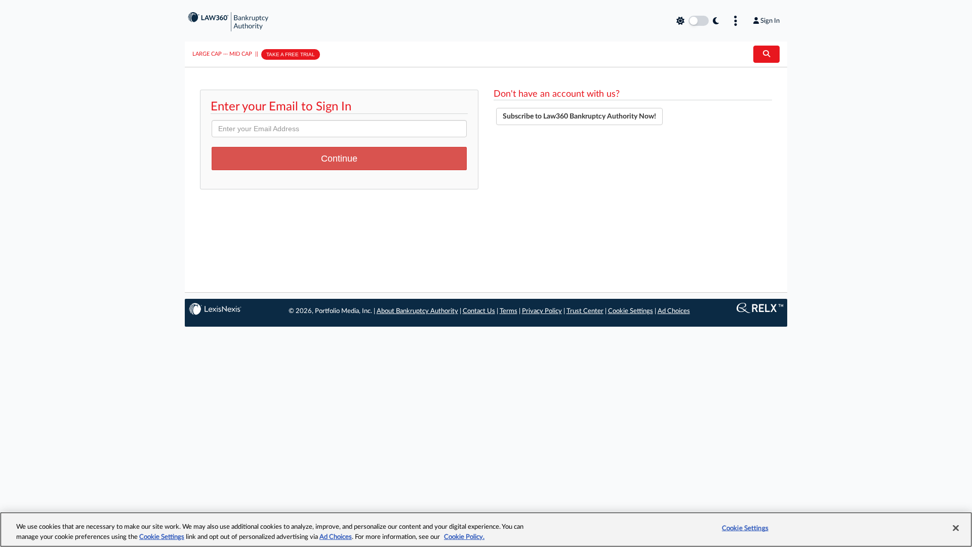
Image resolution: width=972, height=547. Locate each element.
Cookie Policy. (464, 536)
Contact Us (479, 311)
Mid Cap (240, 54)
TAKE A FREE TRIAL (290, 54)
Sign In (770, 21)
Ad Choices (674, 311)
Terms (508, 311)
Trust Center (584, 311)
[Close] (956, 528)
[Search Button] (766, 54)
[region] (486, 529)
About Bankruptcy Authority (417, 311)
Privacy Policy (542, 311)
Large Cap (207, 54)
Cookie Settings (630, 311)
